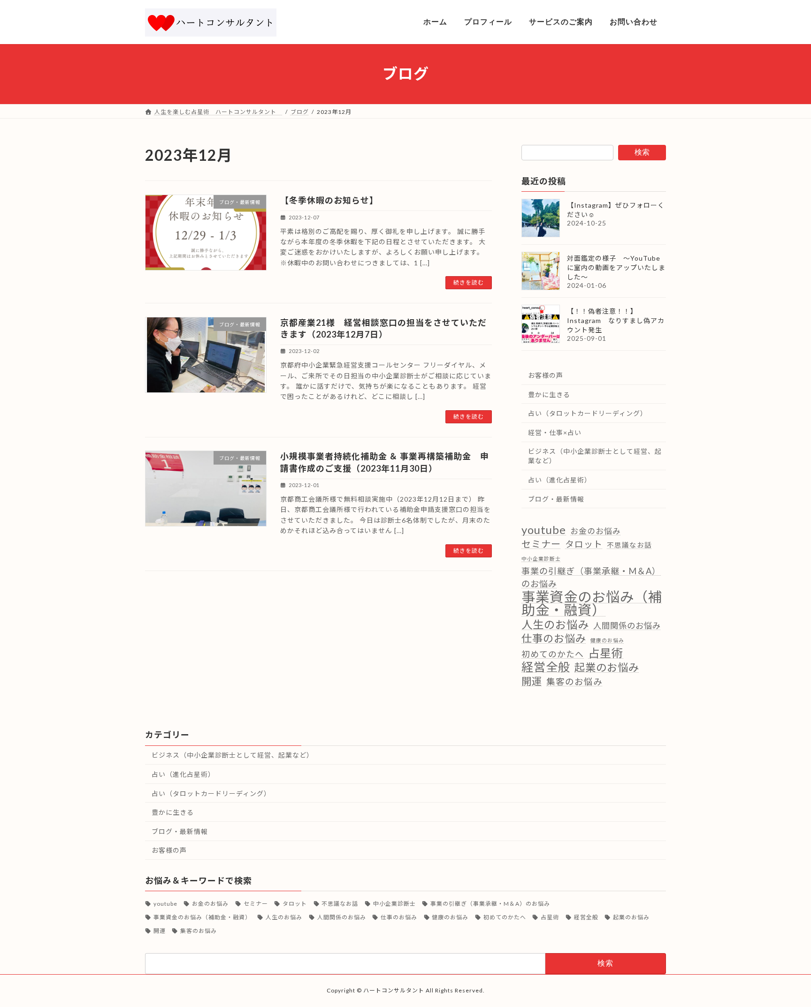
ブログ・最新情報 (556, 499)
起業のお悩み (606, 667)
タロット (584, 543)
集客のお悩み (574, 681)
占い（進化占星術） (559, 480)
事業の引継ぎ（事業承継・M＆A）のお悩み (591, 577)
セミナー (541, 543)
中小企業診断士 (541, 558)
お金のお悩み (595, 531)
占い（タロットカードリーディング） (587, 413)
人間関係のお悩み (627, 625)
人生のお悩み (555, 624)
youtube (543, 529)
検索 (642, 152)
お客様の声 (545, 375)
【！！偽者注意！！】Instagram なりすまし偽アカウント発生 (616, 320)
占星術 (605, 652)
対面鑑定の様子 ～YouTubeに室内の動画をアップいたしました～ (616, 267)
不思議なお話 (629, 545)
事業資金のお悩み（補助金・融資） (591, 603)
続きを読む (468, 282)
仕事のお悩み (553, 638)
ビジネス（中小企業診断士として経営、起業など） (595, 456)
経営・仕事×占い (554, 432)
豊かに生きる (549, 394)
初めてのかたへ (552, 654)
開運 (531, 681)
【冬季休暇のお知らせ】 (329, 200)
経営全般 (545, 667)
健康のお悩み (607, 640)
